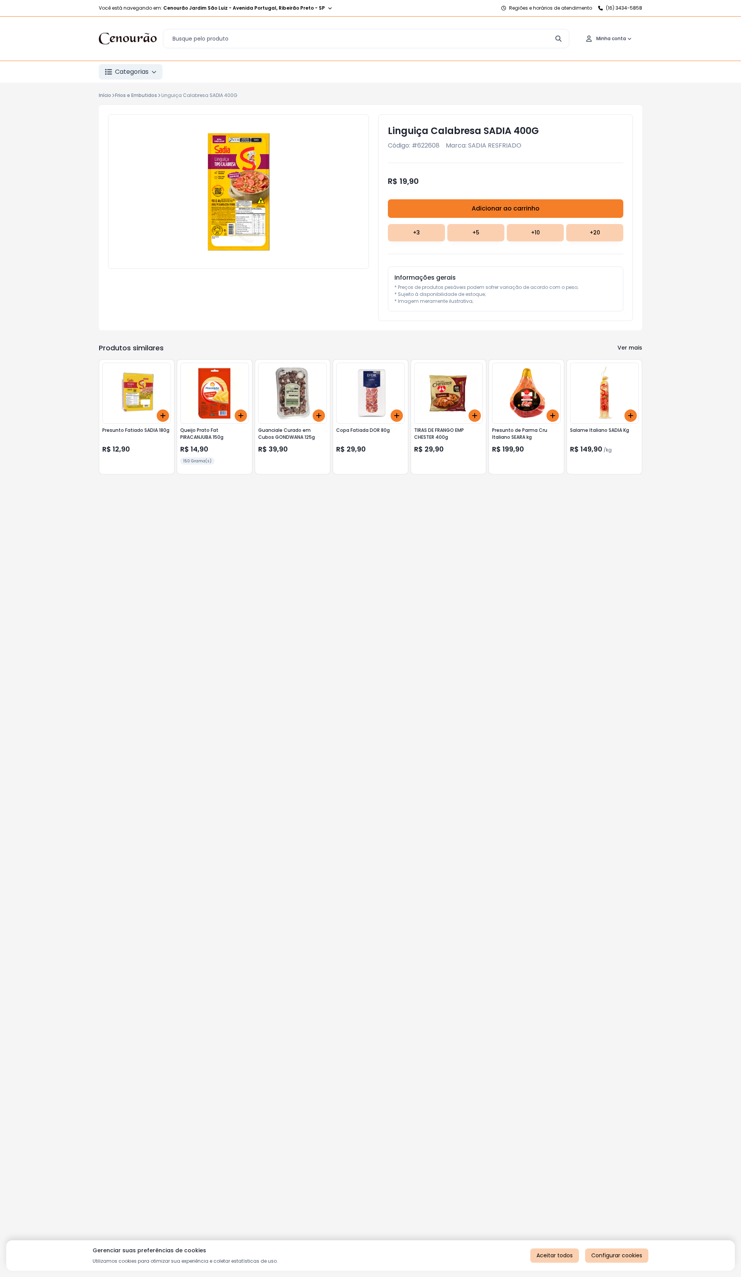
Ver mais (630, 348)
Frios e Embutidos (136, 95)
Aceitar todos (554, 1255)
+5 (475, 232)
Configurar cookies (616, 1255)
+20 (595, 232)
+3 (416, 232)
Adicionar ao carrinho (506, 208)
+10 (535, 232)
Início (105, 95)
